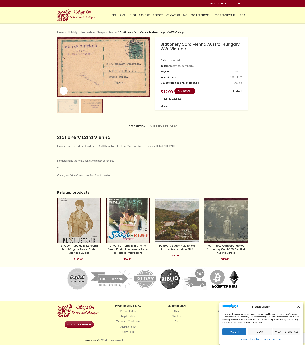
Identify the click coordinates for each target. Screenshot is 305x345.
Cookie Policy (247, 339)
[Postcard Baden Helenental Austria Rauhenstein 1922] (177, 220)
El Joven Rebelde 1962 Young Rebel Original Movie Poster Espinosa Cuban (79, 249)
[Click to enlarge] (64, 91)
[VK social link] (197, 106)
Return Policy (128, 331)
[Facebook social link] (59, 3)
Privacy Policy (128, 310)
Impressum (276, 339)
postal (181, 65)
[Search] (247, 3)
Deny (259, 331)
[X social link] (174, 106)
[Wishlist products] (230, 3)
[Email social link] (178, 106)
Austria (113, 32)
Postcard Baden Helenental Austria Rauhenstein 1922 (177, 247)
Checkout (177, 316)
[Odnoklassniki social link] (189, 106)
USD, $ (242, 15)
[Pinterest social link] (67, 3)
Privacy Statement (262, 339)
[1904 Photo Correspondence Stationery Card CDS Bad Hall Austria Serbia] (226, 220)
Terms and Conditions (128, 321)
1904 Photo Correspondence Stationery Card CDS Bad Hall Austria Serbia (226, 249)
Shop (177, 310)
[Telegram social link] (201, 106)
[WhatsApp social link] (193, 106)
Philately (72, 32)
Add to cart (185, 91)
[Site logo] (77, 14)
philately (172, 65)
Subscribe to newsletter (81, 324)
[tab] (137, 125)
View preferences (286, 331)
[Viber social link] (205, 106)
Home (60, 32)
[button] (298, 306)
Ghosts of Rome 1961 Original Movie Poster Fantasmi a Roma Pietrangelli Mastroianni (128, 249)
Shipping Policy (128, 326)
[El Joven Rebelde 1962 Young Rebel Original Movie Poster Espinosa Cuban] (79, 220)
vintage (189, 65)
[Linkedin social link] (71, 3)
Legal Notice (128, 316)
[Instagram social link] (63, 3)
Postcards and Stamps (93, 32)
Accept (234, 331)
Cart (177, 321)
